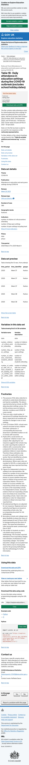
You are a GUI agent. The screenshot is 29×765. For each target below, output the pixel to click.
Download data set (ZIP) (15, 105)
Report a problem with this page (14, 702)
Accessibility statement (9, 717)
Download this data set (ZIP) (11, 568)
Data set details (6, 150)
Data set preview (6, 153)
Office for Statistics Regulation (14, 731)
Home (3, 56)
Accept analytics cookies (14, 21)
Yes (18, 694)
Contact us (4, 164)
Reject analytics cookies (14, 26)
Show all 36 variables (8, 382)
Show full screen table (8, 313)
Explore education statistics (12, 38)
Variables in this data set (9, 156)
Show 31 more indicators (9, 229)
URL (2, 602)
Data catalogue (11, 56)
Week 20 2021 (6, 191)
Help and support (7, 720)
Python (5, 614)
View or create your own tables (11, 578)
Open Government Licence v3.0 (11, 741)
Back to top (5, 251)
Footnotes (4, 159)
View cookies (14, 30)
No (25, 694)
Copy (14, 607)
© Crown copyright (14, 761)
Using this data (6, 161)
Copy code (22, 626)
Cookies (4, 715)
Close (26, 51)
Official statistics (7, 198)
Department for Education (9, 725)
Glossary (21, 717)
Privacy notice (12, 715)
